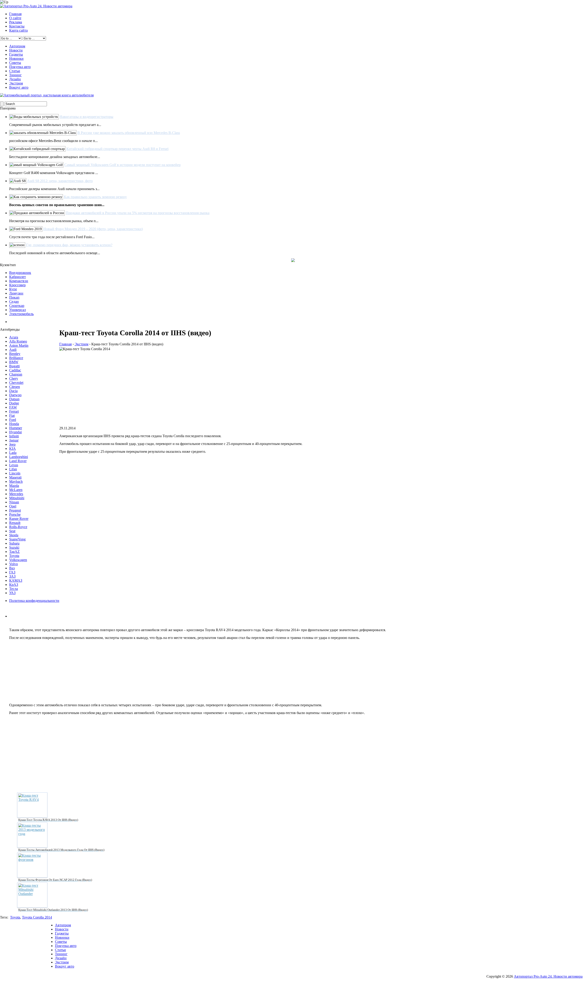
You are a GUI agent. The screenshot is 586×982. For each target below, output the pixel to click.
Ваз (12, 568)
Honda (14, 424)
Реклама (15, 22)
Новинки (16, 58)
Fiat (12, 415)
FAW (13, 407)
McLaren (15, 490)
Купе (13, 289)
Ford (12, 420)
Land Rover (18, 461)
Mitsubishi (16, 498)
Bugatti (14, 366)
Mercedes (16, 494)
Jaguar (14, 440)
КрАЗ (13, 584)
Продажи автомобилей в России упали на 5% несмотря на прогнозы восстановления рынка (137, 213)
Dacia (13, 391)
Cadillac (15, 370)
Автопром (17, 46)
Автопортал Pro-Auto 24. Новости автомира (548, 976)
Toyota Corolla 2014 (37, 917)
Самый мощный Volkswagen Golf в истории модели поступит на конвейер (122, 165)
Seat (12, 531)
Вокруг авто (18, 87)
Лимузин (16, 293)
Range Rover (18, 519)
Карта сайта (18, 30)
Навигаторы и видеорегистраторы (86, 117)
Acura (13, 337)
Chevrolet (16, 383)
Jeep (12, 444)
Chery (13, 378)
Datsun (14, 399)
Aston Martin (18, 345)
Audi (12, 350)
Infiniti (14, 436)
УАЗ (12, 593)
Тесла (13, 589)
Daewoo (15, 395)
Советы (15, 63)
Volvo (13, 564)
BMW (13, 362)
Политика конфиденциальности (34, 601)
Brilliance (16, 358)
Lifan (13, 469)
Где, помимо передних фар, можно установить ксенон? (69, 245)
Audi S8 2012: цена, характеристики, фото (60, 181)
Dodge (14, 403)
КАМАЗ (15, 580)
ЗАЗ (12, 576)
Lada (12, 453)
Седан (14, 301)
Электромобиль (21, 314)
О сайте (15, 18)
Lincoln (14, 473)
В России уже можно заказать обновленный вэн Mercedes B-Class (128, 133)
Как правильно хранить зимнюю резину (95, 197)
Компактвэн (18, 281)
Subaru (14, 543)
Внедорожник (20, 273)
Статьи (14, 71)
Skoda (13, 535)
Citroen (14, 387)
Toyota (14, 556)
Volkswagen (18, 560)
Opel (12, 506)
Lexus (13, 465)
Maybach (16, 481)
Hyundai (15, 432)
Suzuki (14, 547)
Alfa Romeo (18, 341)
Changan (15, 374)
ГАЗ (12, 572)
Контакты (16, 26)
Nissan (14, 502)
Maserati (15, 477)
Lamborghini (18, 457)
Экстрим (16, 83)
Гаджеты (16, 54)
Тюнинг (15, 75)
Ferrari (14, 411)
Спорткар (16, 306)
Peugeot (15, 510)
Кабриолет (17, 277)
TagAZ (14, 552)
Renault (14, 523)
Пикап (14, 297)
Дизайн (15, 79)
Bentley (14, 354)
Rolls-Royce (18, 527)
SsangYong (17, 539)
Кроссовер (17, 285)
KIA (12, 448)
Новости (16, 50)
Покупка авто (20, 67)
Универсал (17, 310)
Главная (15, 14)
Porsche (15, 514)
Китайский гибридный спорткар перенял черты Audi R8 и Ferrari (117, 149)
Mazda (14, 486)
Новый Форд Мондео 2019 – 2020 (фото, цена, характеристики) (93, 229)
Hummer (15, 428)
